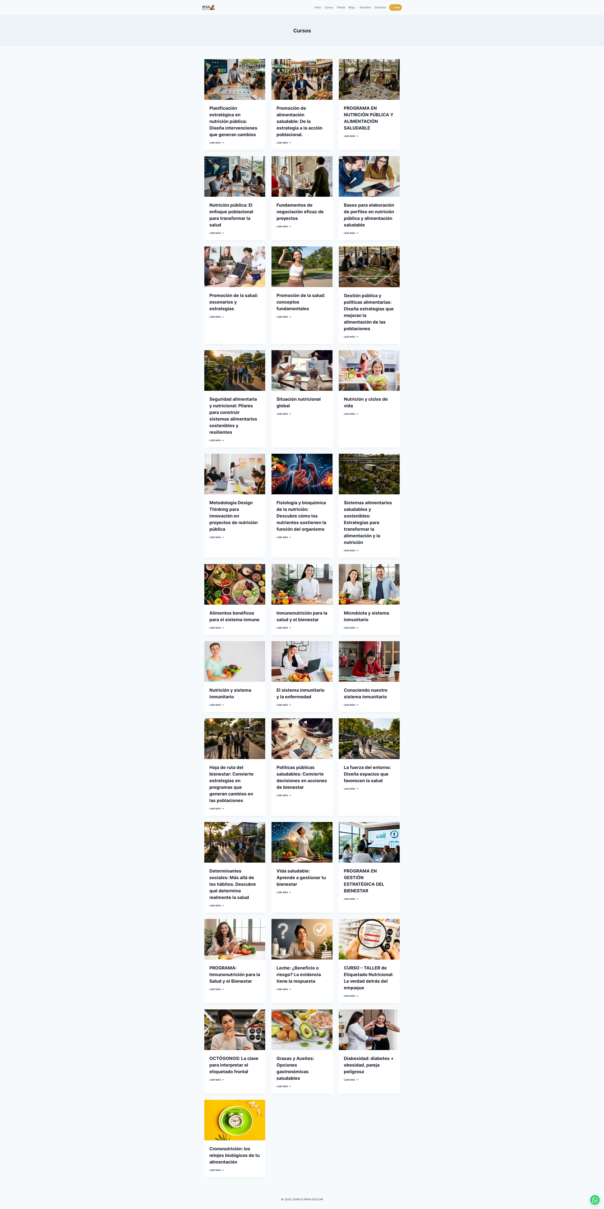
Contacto (380, 7)
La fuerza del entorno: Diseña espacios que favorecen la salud (367, 774)
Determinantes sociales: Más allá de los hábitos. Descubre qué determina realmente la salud (232, 884)
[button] (595, 1200)
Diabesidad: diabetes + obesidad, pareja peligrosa (369, 1065)
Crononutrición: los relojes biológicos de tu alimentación (234, 1155)
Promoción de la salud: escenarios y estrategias (233, 302)
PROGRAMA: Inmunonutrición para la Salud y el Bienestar (234, 974)
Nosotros (365, 7)
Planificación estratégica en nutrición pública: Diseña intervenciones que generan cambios (233, 121)
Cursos (328, 7)
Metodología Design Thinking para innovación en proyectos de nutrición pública (233, 516)
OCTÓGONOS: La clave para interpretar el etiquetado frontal (233, 1065)
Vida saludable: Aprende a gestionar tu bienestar (301, 877)
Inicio (318, 7)
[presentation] (234, 79)
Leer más (216, 142)
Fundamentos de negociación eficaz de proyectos (300, 211)
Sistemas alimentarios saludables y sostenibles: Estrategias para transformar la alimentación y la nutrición (368, 522)
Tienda (340, 7)
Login (397, 7)
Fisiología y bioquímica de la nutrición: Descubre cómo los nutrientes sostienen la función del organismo (301, 516)
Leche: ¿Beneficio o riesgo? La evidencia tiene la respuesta (299, 974)
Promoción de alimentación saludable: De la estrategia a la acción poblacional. (299, 121)
